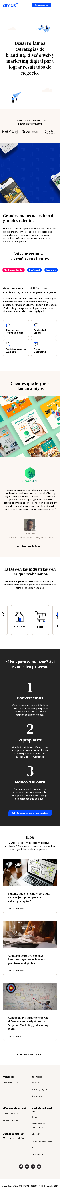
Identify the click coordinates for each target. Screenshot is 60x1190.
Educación (36, 1134)
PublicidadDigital (40, 331)
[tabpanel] (30, 317)
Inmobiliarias (38, 1154)
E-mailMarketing (40, 350)
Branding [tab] (51, 270)
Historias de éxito (11, 1120)
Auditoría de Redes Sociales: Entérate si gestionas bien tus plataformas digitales (26, 959)
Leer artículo (14, 908)
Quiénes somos (10, 1113)
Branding (36, 1082)
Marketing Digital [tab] (13, 270)
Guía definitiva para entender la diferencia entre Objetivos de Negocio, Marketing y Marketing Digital (28, 1023)
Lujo (33, 1147)
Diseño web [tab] (34, 270)
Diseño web (37, 1096)
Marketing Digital (39, 1089)
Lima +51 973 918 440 (12, 1082)
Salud (34, 1117)
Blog (30, 837)
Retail (19, 626)
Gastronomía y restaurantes (38, 1125)
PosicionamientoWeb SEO (16, 350)
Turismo (40, 625)
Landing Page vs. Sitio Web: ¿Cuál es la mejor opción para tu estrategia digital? (29, 897)
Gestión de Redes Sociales (14, 331)
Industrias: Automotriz (42, 1141)
